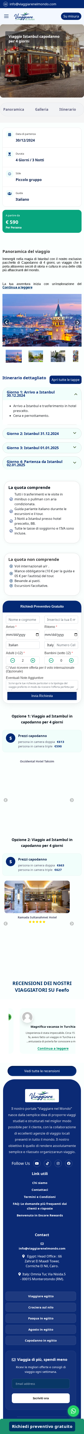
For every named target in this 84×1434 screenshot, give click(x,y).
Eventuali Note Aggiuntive (24, 678)
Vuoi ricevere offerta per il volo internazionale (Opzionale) (40, 669)
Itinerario (67, 109)
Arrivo (11, 627)
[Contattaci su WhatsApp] (73, 1411)
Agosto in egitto (40, 1329)
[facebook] (68, 1163)
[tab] (36, 343)
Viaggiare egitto (41, 1296)
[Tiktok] (47, 1163)
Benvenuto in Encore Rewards (40, 1215)
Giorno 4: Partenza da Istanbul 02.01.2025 (34, 463)
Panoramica (13, 109)
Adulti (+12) (15, 653)
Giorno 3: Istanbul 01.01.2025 (33, 447)
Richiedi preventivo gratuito (42, 1426)
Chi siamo (39, 1183)
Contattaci (40, 1190)
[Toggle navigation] (6, 16)
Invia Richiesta (42, 696)
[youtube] (37, 1163)
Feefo (62, 989)
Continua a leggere (17, 287)
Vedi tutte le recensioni (42, 1071)
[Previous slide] (5, 800)
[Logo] (24, 16)
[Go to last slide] (6, 320)
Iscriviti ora (41, 1398)
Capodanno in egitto (41, 1340)
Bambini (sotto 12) (58, 653)
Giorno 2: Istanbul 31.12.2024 (33, 433)
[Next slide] (77, 320)
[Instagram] (58, 1163)
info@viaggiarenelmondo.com (33, 4)
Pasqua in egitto (40, 1318)
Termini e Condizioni (40, 1197)
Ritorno (50, 627)
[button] (14, 356)
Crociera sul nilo (40, 1307)
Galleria (41, 109)
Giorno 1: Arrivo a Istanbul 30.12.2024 (31, 394)
